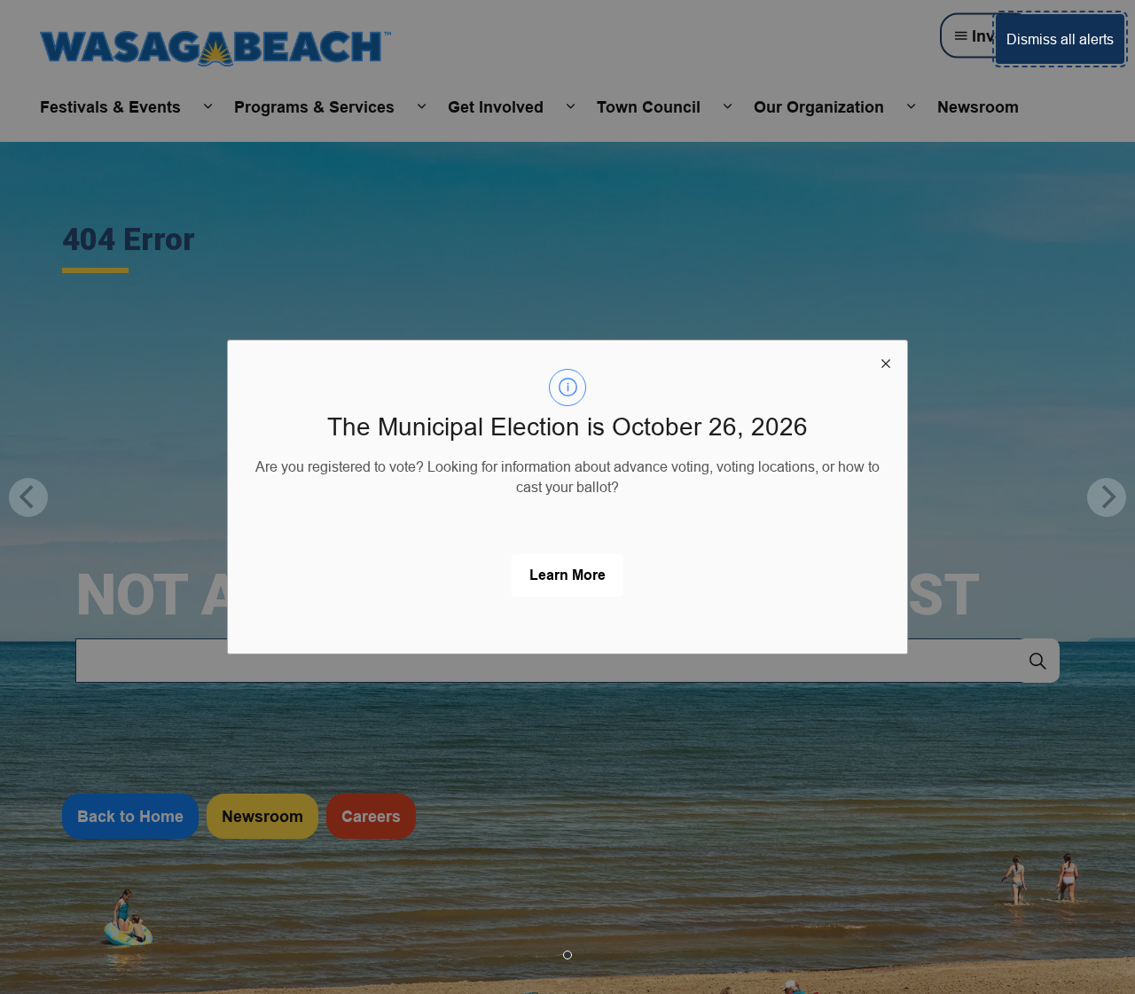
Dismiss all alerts (1060, 39)
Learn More (567, 575)
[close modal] (886, 361)
